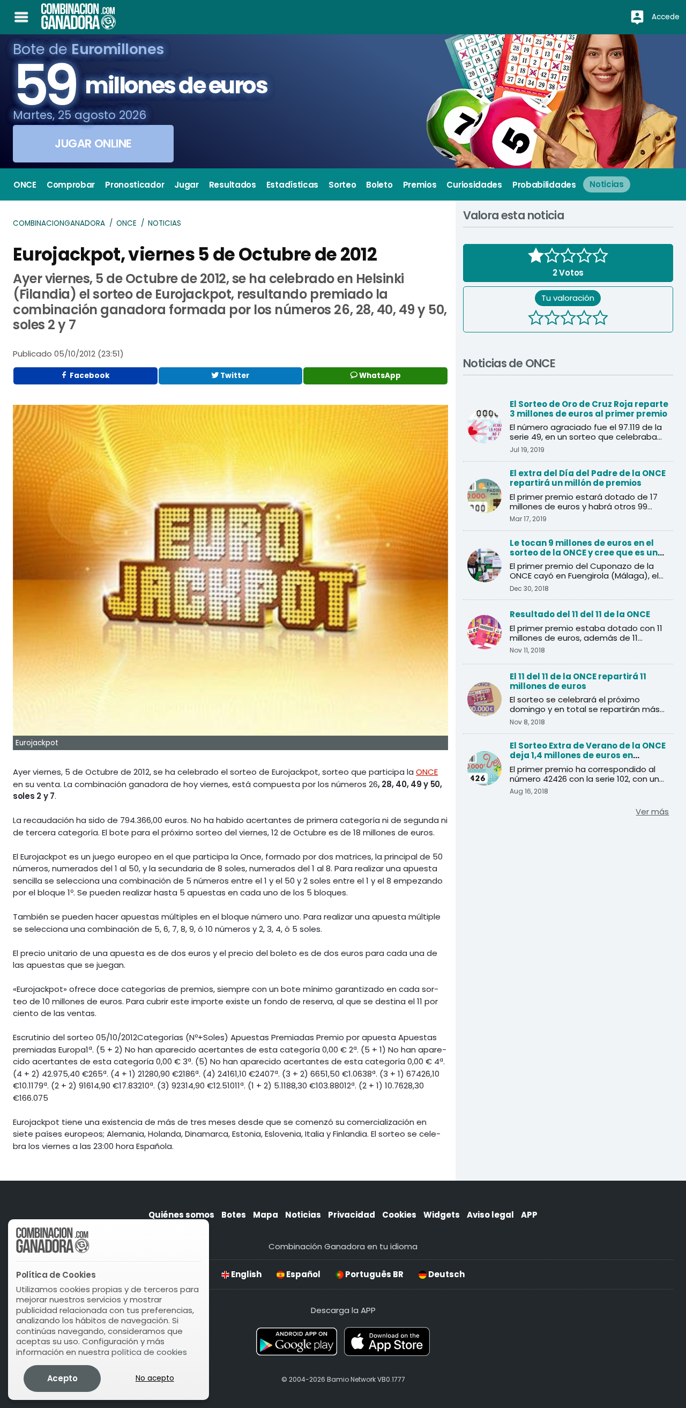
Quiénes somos (181, 1214)
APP (529, 1214)
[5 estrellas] (600, 319)
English (245, 1274)
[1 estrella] (536, 319)
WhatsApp (379, 375)
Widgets (441, 1214)
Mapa (265, 1214)
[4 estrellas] (584, 319)
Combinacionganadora (59, 223)
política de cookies (149, 1352)
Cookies (399, 1214)
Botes (233, 1214)
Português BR (374, 1274)
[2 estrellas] (552, 319)
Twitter (234, 375)
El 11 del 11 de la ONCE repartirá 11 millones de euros (578, 681)
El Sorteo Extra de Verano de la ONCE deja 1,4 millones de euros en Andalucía (588, 755)
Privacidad (351, 1214)
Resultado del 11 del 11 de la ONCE (580, 614)
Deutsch (446, 1274)
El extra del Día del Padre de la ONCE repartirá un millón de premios (588, 478)
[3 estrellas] (568, 319)
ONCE (126, 223)
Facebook (89, 375)
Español (302, 1274)
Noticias (164, 223)
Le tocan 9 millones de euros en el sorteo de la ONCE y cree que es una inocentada (586, 552)
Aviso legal (490, 1214)
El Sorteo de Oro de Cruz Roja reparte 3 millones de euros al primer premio (589, 408)
